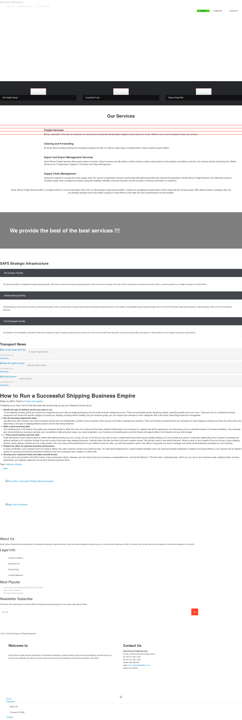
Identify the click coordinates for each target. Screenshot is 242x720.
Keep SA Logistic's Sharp (36, 365)
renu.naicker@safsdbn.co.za (139, 665)
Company (10, 701)
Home (203, 11)
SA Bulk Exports (25, 378)
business (9, 464)
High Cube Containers (16, 510)
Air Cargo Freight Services (38, 351)
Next (6, 468)
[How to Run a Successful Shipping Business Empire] (30, 480)
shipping (18, 464)
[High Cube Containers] (16, 504)
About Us (14, 706)
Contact (233, 11)
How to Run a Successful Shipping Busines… (26, 486)
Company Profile (17, 712)
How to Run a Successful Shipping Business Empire (23, 587)
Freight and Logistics (34, 401)
